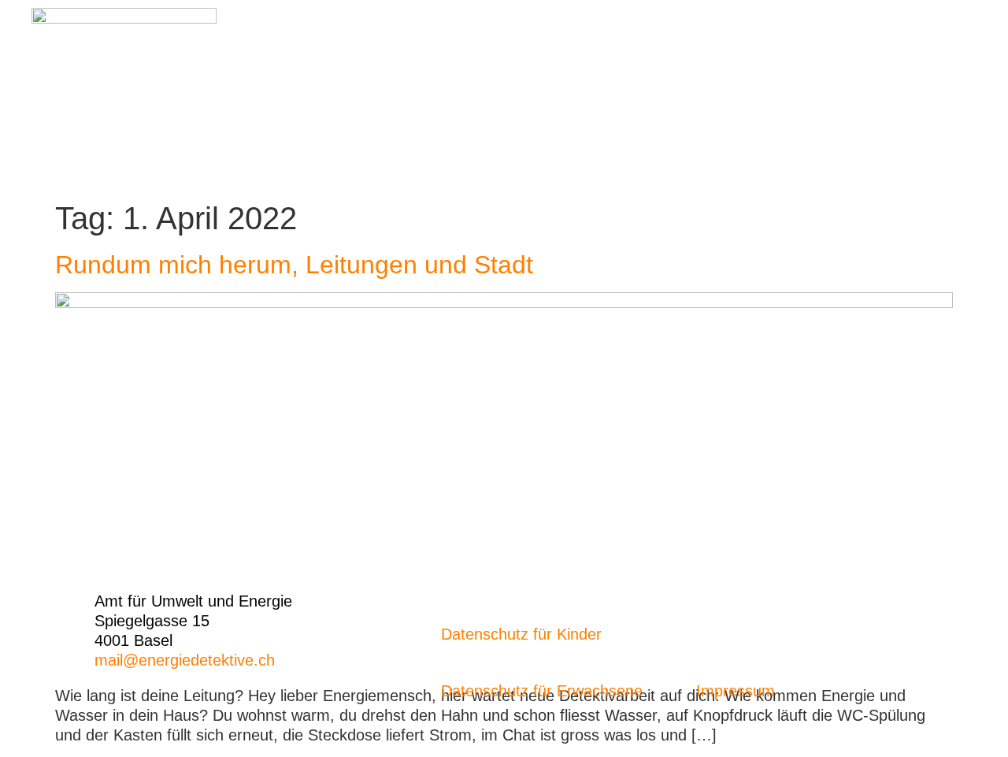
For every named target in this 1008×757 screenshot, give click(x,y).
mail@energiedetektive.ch (184, 660)
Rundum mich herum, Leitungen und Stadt (294, 264)
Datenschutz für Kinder (521, 634)
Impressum (735, 690)
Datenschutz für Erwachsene (542, 690)
